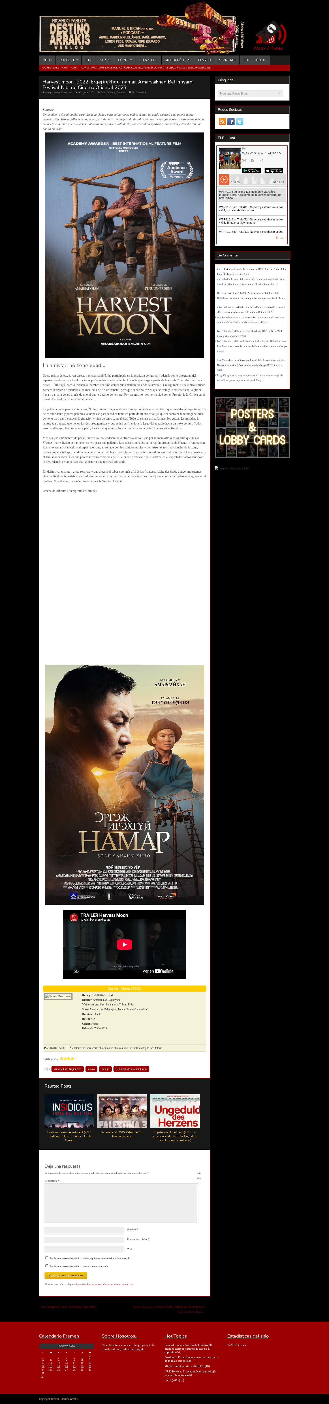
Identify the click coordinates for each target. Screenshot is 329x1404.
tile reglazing (224, 269)
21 (74, 1366)
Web (129, 1248)
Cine (88, 60)
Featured (120, 92)
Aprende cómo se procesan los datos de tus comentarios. (105, 1284)
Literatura (148, 60)
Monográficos (177, 60)
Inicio (47, 60)
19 (58, 1366)
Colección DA (255, 60)
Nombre (132, 1229)
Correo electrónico (138, 1239)
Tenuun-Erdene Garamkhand (131, 1069)
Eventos (111, 92)
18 (50, 1366)
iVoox (260, 48)
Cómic (121, 60)
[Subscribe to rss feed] (222, 122)
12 (58, 1362)
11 (50, 1362)
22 (82, 1366)
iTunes (276, 48)
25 (50, 1369)
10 (43, 1362)
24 (43, 1369)
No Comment (139, 92)
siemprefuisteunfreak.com (58, 92)
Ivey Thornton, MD (227, 331)
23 (90, 1366)
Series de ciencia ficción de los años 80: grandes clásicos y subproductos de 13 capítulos (188, 1348)
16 (90, 1362)
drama (91, 1069)
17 (43, 1366)
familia (105, 1069)
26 (58, 1369)
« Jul (41, 1376)
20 (66, 1366)
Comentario (52, 1180)
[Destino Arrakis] (144, 50)
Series (105, 60)
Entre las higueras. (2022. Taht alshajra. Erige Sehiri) (68, 1306)
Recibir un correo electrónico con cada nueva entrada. (79, 1266)
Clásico (204, 60)
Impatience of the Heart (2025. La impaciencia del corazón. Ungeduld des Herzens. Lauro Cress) (174, 1136)
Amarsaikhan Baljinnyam (67, 1069)
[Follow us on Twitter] (239, 122)
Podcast (65, 60)
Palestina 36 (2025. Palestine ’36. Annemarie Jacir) (122, 1134)
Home (64, 67)
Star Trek (227, 60)
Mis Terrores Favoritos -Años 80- (184, 1366)
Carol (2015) (172, 1380)
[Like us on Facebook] (231, 122)
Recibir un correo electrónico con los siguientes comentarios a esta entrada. (90, 1258)
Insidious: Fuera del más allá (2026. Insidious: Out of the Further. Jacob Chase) (69, 1136)
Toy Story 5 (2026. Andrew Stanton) (246, 293)
